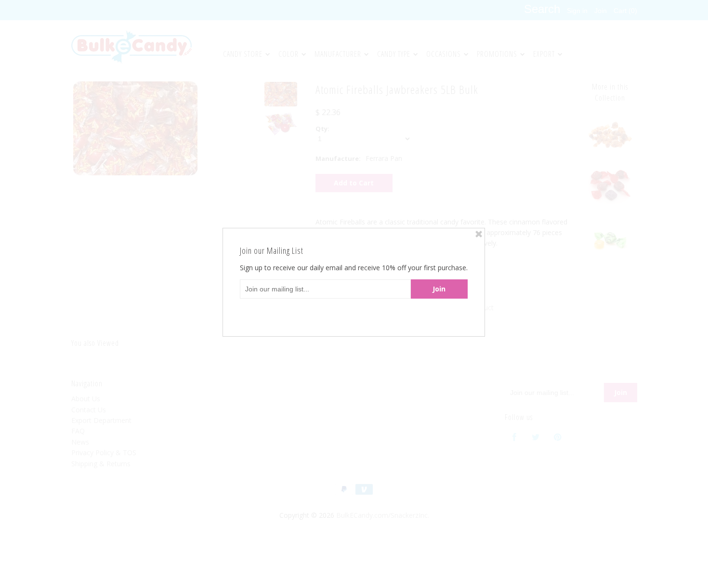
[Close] (479, 234)
